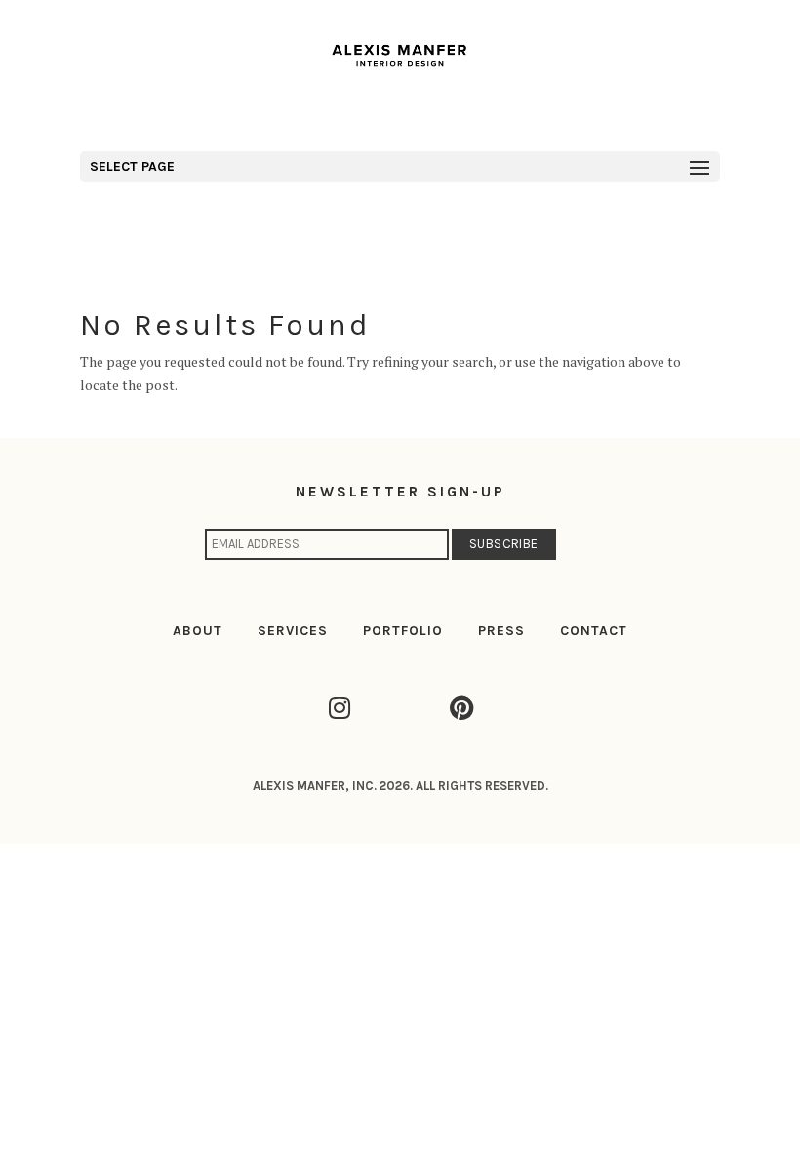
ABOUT (197, 630)
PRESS (501, 630)
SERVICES (293, 630)
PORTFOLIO (403, 630)
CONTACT (593, 630)
